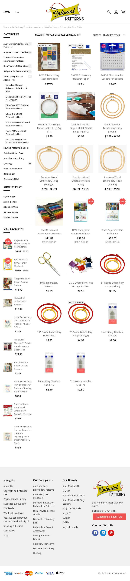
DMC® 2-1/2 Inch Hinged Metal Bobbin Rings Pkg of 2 (81, 128)
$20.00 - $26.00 (10, 212)
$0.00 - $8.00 (9, 196)
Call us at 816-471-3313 (104, 510)
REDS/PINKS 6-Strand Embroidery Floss (16, 132)
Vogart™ (67, 513)
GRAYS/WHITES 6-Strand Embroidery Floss (17, 107)
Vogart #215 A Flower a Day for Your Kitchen (22, 243)
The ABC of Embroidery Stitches (20, 301)
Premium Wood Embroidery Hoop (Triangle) (49, 181)
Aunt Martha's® (71, 486)
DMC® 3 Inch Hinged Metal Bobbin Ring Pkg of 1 (49, 128)
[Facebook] (95, 533)
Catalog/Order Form (13, 153)
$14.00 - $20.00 (10, 207)
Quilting (7, 163)
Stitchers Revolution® (74, 495)
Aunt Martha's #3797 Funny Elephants (21, 263)
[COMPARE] (57, 53)
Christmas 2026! (11, 179)
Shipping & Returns (13, 525)
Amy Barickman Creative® (16, 52)
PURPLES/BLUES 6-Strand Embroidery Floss (18, 124)
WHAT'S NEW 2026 (12, 168)
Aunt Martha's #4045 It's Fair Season (21, 365)
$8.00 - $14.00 (9, 201)
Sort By (97, 35)
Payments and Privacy (14, 498)
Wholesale (8, 508)
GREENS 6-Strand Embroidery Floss (14, 115)
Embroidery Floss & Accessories (13, 78)
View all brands (70, 527)
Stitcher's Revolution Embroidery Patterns (13, 59)
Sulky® (66, 517)
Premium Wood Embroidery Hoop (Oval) (81, 181)
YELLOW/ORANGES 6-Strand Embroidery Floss (17, 141)
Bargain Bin (9, 173)
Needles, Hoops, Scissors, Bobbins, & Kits (16, 88)
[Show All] (17, 12)
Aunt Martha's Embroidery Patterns (16, 45)
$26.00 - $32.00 (10, 217)
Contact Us (9, 530)
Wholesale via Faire (13, 513)
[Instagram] (103, 533)
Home (6, 11)
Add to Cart (112, 57)
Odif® (66, 522)
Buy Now (112, 64)
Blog (5, 535)
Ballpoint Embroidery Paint (17, 71)
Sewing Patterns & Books (16, 147)
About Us (8, 486)
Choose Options (112, 113)
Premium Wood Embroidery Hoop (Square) (112, 181)
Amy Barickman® (72, 508)
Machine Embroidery (14, 158)
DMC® (66, 490)
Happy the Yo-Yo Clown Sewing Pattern (22, 282)
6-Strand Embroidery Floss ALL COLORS (18, 98)
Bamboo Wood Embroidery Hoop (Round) (112, 128)
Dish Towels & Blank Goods (17, 66)
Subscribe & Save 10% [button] (109, 516)
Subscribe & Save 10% (14, 503)
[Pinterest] (111, 533)
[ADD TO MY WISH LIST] (57, 58)
